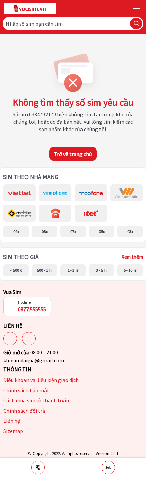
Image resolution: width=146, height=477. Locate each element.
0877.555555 (32, 309)
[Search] (136, 23)
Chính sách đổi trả (24, 410)
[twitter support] (29, 338)
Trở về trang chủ (73, 154)
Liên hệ (11, 420)
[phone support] (38, 467)
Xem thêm (132, 257)
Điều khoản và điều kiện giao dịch (41, 380)
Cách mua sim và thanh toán (36, 400)
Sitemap (13, 431)
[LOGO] (30, 8)
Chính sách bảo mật (26, 390)
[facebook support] (10, 338)
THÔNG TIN (17, 369)
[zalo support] (108, 467)
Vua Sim (12, 292)
